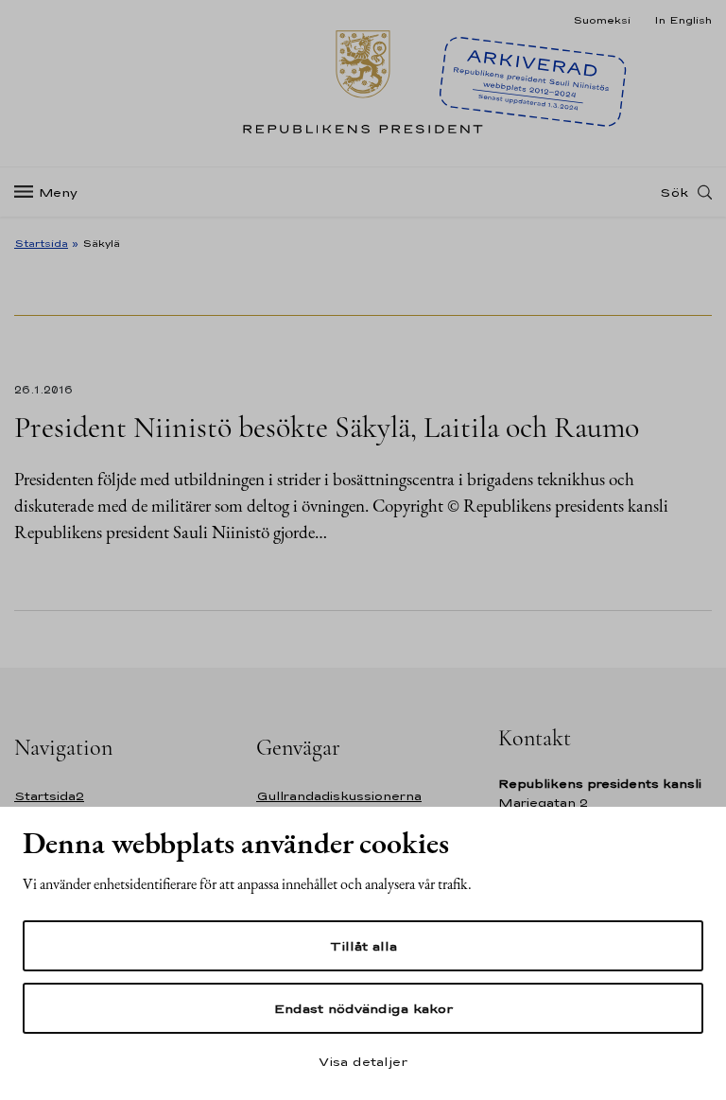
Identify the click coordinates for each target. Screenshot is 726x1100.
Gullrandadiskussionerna (339, 796)
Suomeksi (602, 19)
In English (683, 19)
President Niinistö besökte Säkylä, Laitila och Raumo (326, 427)
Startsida (41, 243)
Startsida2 (49, 796)
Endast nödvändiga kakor (363, 1008)
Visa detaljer (363, 1061)
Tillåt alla (363, 945)
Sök (674, 192)
